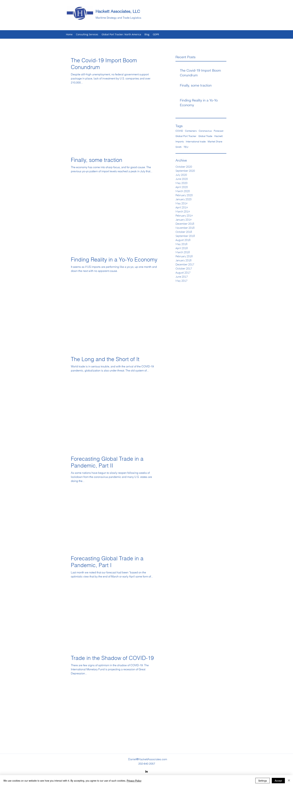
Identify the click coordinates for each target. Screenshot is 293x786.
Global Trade (205, 136)
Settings (262, 780)
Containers (191, 130)
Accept (278, 780)
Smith (178, 146)
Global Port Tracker (185, 136)
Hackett (218, 136)
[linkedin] (146, 771)
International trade (196, 141)
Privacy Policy (134, 780)
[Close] (289, 780)
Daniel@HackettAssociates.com (147, 759)
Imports (179, 141)
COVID (179, 130)
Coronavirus (205, 130)
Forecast (218, 130)
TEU (186, 146)
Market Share (215, 141)
